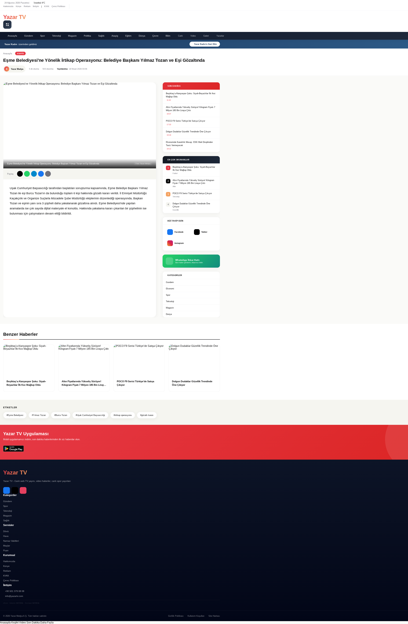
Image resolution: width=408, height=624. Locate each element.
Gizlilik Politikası (176, 616)
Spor (42, 35)
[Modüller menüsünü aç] (7, 24)
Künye (18, 6)
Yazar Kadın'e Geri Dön (205, 44)
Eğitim (128, 35)
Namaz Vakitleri (11, 541)
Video (193, 36)
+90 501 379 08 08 (14, 591)
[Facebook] (74, 6)
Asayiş (115, 35)
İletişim (36, 6)
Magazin (72, 35)
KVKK (46, 6)
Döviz (6, 531)
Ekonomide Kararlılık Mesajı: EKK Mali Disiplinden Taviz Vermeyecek (189, 144)
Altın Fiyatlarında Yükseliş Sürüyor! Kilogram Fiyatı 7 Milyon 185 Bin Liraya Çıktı (190, 109)
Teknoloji (56, 35)
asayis (20, 53)
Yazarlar (220, 36)
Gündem (28, 35)
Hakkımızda (8, 6)
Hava (5, 536)
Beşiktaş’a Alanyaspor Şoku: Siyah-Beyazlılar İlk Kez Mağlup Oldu (190, 95)
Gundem (170, 282)
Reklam (27, 6)
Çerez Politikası (58, 6)
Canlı (180, 36)
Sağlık (101, 35)
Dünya (142, 35)
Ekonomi (170, 288)
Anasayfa (12, 35)
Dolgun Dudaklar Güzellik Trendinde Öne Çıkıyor (188, 131)
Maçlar (6, 545)
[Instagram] (85, 6)
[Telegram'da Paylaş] (34, 174)
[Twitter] (79, 6)
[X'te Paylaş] (20, 174)
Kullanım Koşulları (196, 616)
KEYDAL (19, 603)
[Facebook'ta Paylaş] (41, 174)
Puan (5, 550)
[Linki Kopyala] (48, 174)
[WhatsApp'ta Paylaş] (27, 174)
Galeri (206, 36)
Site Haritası (214, 616)
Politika (87, 35)
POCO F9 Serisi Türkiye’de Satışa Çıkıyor (185, 121)
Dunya (169, 314)
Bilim (168, 35)
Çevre (155, 35)
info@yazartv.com (14, 596)
